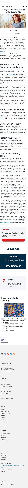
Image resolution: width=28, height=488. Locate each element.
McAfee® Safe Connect (6, 391)
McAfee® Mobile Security (7, 398)
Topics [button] (3, 6)
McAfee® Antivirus (5, 389)
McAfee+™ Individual (6, 382)
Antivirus (3, 339)
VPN (2, 340)
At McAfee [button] (9, 6)
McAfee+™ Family (5, 384)
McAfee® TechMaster (6, 396)
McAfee (15, 30)
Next (25, 319)
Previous (2, 319)
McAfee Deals (4, 342)
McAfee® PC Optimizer (6, 393)
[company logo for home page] (5, 2)
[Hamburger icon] (25, 2)
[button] (26, 6)
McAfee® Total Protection (7, 386)
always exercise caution (6, 222)
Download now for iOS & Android (13, 240)
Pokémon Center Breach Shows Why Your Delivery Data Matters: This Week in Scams (13, 320)
